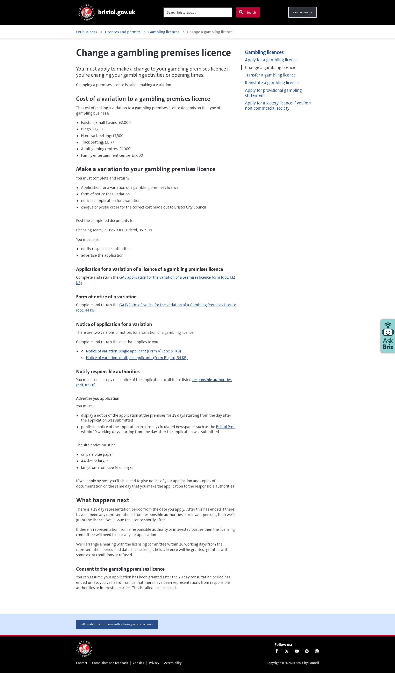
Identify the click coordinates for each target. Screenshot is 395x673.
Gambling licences (264, 52)
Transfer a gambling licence (270, 75)
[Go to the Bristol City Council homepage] (84, 649)
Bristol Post (225, 426)
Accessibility (173, 663)
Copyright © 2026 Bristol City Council (293, 663)
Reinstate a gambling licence (272, 82)
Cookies (138, 663)
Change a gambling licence (270, 67)
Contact (81, 663)
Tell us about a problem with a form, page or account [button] (117, 624)
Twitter (287, 652)
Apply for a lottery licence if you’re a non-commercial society (278, 106)
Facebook (277, 652)
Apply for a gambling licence (271, 60)
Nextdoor (307, 652)
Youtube (297, 652)
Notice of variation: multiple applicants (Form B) (137, 357)
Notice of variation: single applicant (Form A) (133, 351)
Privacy (154, 663)
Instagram (317, 652)
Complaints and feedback (110, 663)
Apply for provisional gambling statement (273, 93)
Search (251, 12)
